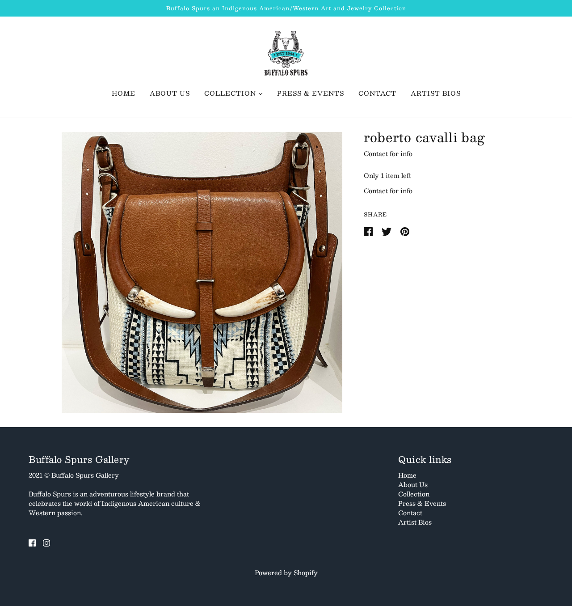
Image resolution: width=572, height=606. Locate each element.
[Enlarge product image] (202, 272)
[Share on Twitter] (387, 231)
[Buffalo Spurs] (286, 52)
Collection (413, 493)
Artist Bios (415, 522)
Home (407, 475)
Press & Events (422, 503)
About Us (413, 484)
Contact (410, 512)
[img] (32, 542)
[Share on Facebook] (369, 231)
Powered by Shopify (286, 572)
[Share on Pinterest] (405, 231)
